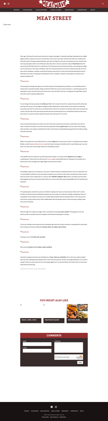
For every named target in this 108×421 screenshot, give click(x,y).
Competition (74, 411)
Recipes (26, 411)
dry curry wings (50, 159)
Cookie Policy (62, 417)
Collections (34, 411)
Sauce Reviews (44, 411)
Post (80, 362)
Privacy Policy (45, 417)
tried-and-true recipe (40, 144)
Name (24, 341)
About (82, 411)
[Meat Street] (24, 81)
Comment (57, 341)
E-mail (25, 347)
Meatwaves (65, 411)
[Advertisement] (54, 40)
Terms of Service (54, 417)
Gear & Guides (55, 411)
